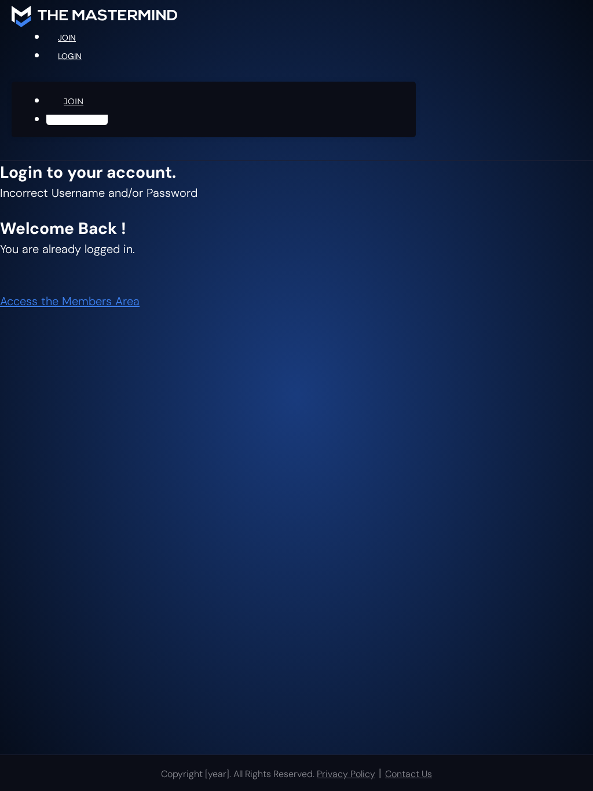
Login (70, 56)
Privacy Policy (346, 774)
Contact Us (408, 774)
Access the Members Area (70, 301)
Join (67, 37)
